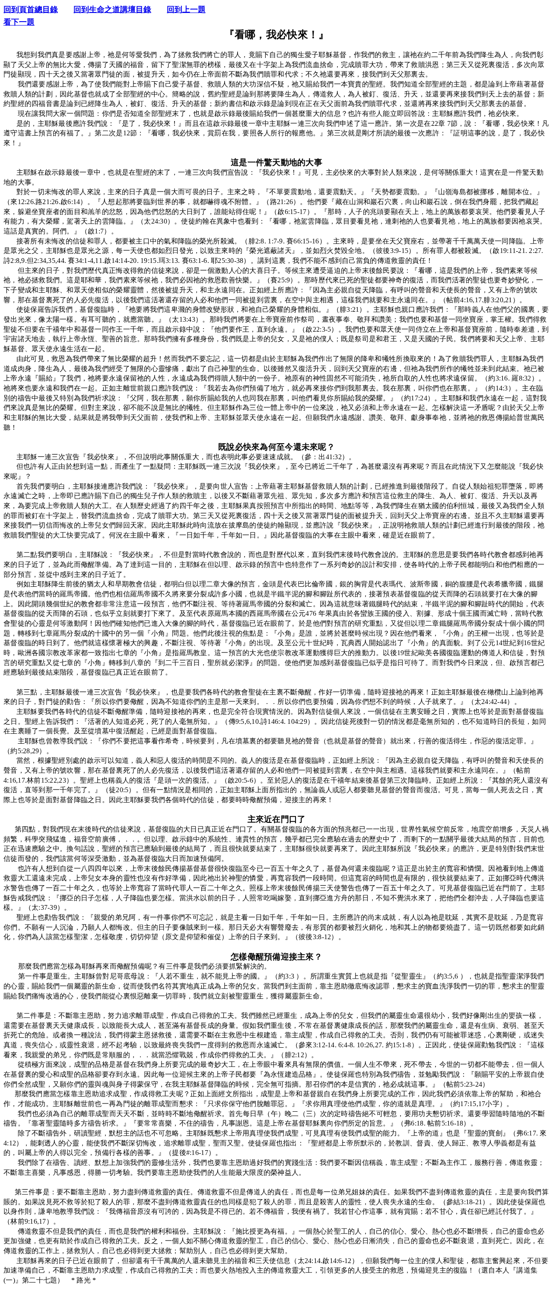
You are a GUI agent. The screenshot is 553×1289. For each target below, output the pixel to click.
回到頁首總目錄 (30, 9)
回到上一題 (186, 9)
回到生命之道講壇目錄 (112, 9)
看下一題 (19, 22)
